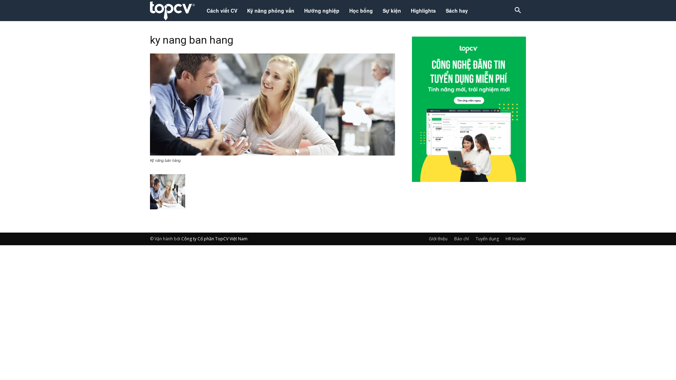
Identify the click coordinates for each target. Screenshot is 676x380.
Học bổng (361, 10)
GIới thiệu (438, 239)
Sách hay (457, 10)
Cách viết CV (222, 10)
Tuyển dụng (487, 239)
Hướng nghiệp (321, 10)
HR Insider (516, 239)
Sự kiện (392, 10)
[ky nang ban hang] (272, 153)
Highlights (423, 10)
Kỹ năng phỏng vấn (270, 10)
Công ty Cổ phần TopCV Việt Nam (214, 239)
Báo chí (461, 239)
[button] (517, 11)
